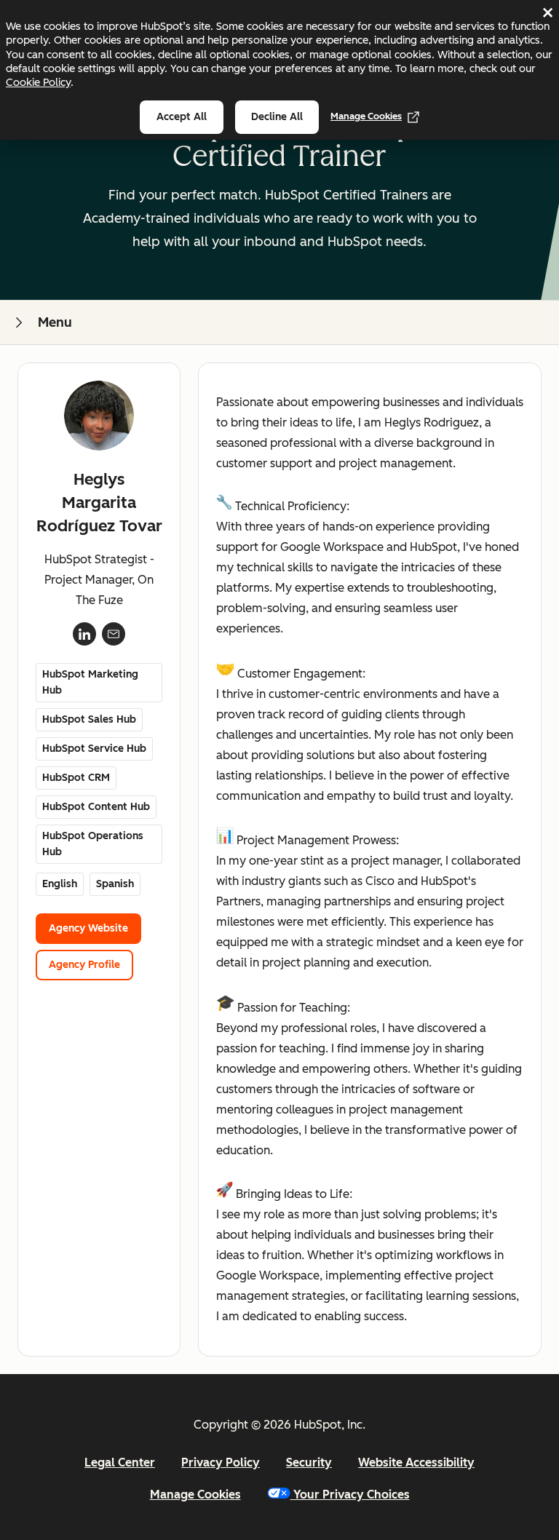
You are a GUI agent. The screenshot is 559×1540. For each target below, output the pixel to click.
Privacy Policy (220, 1462)
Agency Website (88, 928)
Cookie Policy (38, 82)
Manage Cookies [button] (195, 1494)
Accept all (181, 117)
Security (309, 1462)
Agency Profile (84, 964)
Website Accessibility (416, 1462)
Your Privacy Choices (351, 1494)
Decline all (277, 117)
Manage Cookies (366, 116)
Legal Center (119, 1462)
